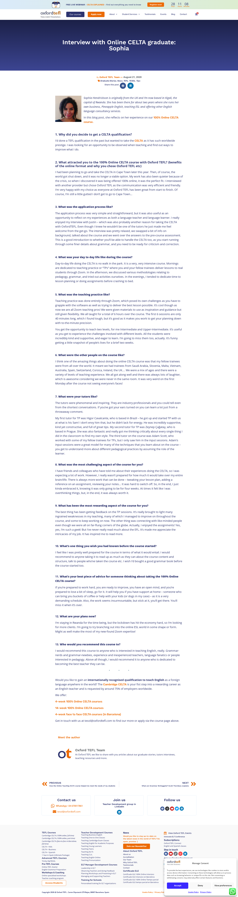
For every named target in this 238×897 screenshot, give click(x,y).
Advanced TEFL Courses (54, 858)
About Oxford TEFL (133, 851)
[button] (123, 86)
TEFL (126, 81)
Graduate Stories (108, 81)
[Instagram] (167, 809)
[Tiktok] (176, 854)
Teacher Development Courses (97, 832)
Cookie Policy (193, 892)
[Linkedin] (119, 812)
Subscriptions (171, 840)
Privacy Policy (205, 892)
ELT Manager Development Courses (99, 864)
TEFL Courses (49, 832)
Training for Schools (91, 880)
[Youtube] (172, 809)
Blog (173, 14)
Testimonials (150, 14)
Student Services (129, 14)
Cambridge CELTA (115, 684)
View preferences (223, 885)
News (119, 81)
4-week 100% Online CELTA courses (78, 701)
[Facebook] (162, 809)
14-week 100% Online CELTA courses (79, 708)
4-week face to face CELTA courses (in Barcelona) (88, 714)
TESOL (132, 81)
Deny (200, 885)
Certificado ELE (131, 871)
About (112, 14)
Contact (183, 14)
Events (163, 14)
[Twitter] (177, 809)
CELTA (139, 140)
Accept (177, 885)
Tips (138, 81)
